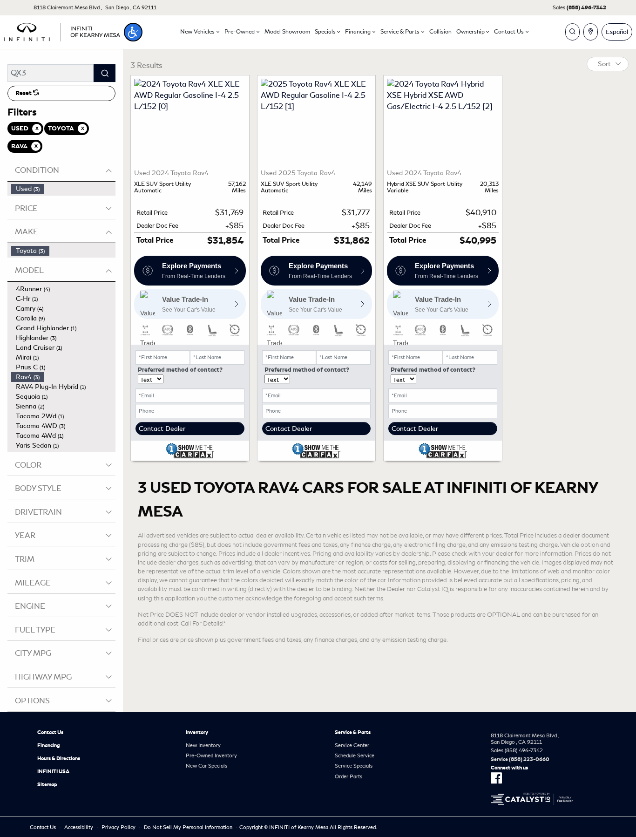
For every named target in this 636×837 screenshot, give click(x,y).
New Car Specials (206, 765)
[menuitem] (63, 189)
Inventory (197, 732)
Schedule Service (354, 755)
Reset (24, 93)
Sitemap (47, 784)
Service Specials (353, 765)
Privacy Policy (118, 827)
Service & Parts (353, 732)
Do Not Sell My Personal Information (188, 827)
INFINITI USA (53, 771)
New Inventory (203, 745)
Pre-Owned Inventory (211, 755)
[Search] (104, 73)
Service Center (352, 745)
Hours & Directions (58, 758)
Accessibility (78, 827)
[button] (133, 32)
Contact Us (50, 732)
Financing (48, 745)
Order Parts (348, 776)
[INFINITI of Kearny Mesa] (62, 30)
